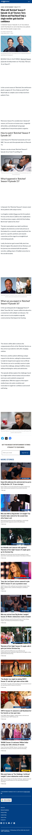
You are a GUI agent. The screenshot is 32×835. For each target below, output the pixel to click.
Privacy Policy (4, 812)
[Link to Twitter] (6, 823)
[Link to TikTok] (11, 823)
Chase (16, 214)
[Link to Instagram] (4, 823)
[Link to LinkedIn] (14, 823)
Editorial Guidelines (5, 810)
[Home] (5, 1)
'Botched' (20, 308)
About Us (3, 807)
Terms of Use (3, 817)
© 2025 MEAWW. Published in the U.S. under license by (12, 791)
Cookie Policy (3, 815)
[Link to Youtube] (9, 823)
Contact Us (3, 819)
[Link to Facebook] (1, 823)
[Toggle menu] (29, 1)
